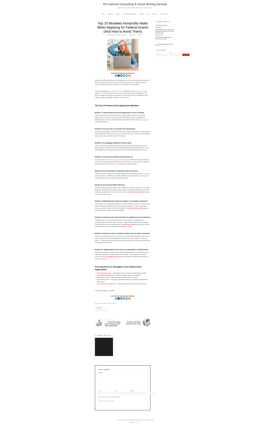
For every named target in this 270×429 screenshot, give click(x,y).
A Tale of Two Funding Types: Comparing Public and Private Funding (109, 323)
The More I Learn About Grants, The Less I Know (136, 323)
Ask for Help (158, 27)
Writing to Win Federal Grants (109, 303)
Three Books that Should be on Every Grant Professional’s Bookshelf (104, 345)
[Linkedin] (121, 75)
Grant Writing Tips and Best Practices (116, 34)
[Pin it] (103, 310)
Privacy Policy (137, 422)
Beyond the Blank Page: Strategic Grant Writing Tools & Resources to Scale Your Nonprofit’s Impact (164, 31)
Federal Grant (98, 303)
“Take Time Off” (158, 35)
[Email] (127, 75)
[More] (129, 75)
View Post (103, 351)
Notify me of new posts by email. (107, 401)
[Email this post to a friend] (106, 310)
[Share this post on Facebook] (96, 310)
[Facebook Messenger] (124, 75)
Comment (101, 372)
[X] (118, 75)
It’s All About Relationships (161, 25)
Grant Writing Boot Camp (115, 91)
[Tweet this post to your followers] (99, 310)
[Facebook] (116, 75)
